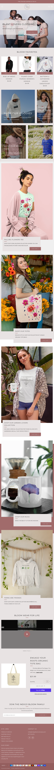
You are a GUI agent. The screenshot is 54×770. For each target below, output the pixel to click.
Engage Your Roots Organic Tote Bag (39, 661)
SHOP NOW (31, 32)
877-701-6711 (31, 734)
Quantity (32, 681)
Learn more (39, 672)
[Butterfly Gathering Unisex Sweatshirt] (45, 64)
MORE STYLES (26, 650)
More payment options (41, 694)
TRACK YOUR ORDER (7, 741)
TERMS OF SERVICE (6, 732)
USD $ (3, 765)
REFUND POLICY (5, 736)
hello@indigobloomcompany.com (37, 732)
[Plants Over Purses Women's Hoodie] (27, 64)
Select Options (8, 73)
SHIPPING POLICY (6, 734)
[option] (27, 29)
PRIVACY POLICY (5, 739)
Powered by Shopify (5, 768)
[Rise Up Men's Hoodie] (9, 64)
